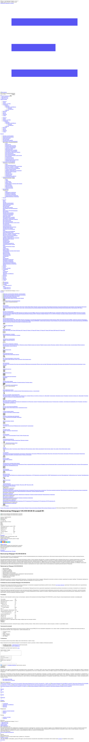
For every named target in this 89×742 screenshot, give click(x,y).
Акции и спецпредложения (8, 710)
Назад (6, 143)
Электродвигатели (7, 483)
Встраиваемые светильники (19, 453)
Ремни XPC (20, 330)
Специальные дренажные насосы (56, 395)
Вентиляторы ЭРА (75, 307)
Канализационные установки (9, 395)
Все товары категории (7, 679)
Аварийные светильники (8, 453)
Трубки (21, 435)
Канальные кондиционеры (8, 364)
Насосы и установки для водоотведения (11, 394)
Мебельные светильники (42, 453)
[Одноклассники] (3, 542)
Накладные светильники (53, 453)
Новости (4, 101)
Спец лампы (56, 448)
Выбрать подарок (4, 539)
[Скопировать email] (11, 96)
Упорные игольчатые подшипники (25, 497)
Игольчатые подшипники (8, 496)
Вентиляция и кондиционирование (10, 210)
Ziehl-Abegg (22, 306)
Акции (4, 102)
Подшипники (6, 258)
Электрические (14, 430)
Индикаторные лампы (30, 448)
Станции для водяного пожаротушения (11, 412)
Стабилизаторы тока (72, 475)
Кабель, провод (6, 458)
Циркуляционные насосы (8, 389)
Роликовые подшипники (8, 493)
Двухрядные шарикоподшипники (53, 490)
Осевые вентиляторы (42, 306)
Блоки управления (28, 464)
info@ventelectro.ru (16, 645)
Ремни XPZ (5, 330)
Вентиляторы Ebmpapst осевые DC (49, 507)
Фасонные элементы (55, 344)
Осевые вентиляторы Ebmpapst (35, 507)
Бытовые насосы (6, 407)
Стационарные (30, 425)
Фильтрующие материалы (8, 318)
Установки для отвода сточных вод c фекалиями (74, 395)
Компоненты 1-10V (30, 475)
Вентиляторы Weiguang (58, 307)
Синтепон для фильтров (8, 325)
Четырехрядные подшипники (49, 494)
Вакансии (7, 105)
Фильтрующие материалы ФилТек (65, 320)
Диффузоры (5, 354)
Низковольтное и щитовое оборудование (11, 463)
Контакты (5, 111)
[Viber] (4, 542)
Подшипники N (6, 501)
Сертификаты (10, 109)
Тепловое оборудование (8, 381)
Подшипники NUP (44, 501)
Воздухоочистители (7, 349)
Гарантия (5, 114)
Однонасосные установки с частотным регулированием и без (65, 401)
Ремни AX (30, 330)
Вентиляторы (5, 305)
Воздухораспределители (8, 353)
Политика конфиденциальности (7, 732)
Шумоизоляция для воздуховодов (10, 345)
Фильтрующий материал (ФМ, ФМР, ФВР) (12, 319)
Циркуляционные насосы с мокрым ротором (12, 390)
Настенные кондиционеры (63, 364)
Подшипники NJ (28, 501)
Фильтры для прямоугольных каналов (64, 313)
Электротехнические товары (9, 246)
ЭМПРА (4, 476)
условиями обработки (11, 665)
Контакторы (51, 464)
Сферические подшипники (24, 494)
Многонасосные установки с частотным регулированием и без (16, 401)
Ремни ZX (25, 330)
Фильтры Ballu (18, 313)
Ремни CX (39, 330)
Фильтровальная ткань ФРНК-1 (66, 319)
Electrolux (36, 306)
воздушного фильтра (60, 584)
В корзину (2, 535)
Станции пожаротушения (8, 411)
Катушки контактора (36, 464)
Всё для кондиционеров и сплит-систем (11, 358)
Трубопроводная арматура (8, 439)
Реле (8, 465)
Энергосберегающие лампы (64, 448)
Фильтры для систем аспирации (79, 313)
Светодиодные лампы (48, 448)
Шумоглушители (81, 344)
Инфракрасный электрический (20, 425)
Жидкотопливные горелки (8, 420)
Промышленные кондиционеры (9, 376)
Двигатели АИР (23, 484)
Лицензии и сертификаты (10, 106)
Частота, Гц (4, 604)
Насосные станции (33, 401)
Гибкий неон (23, 448)
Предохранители (84, 464)
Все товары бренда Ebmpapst (9, 680)
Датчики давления (7, 340)
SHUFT (31, 306)
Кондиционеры (6, 363)
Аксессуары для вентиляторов (25, 307)
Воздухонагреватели (7, 382)
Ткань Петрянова (54, 320)
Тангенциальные (78, 306)
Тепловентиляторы (21, 382)
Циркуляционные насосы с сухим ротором (30, 390)
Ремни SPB (52, 330)
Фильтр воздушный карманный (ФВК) (44, 312)
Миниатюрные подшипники (67, 490)
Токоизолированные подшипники (24, 491)
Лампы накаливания (39, 448)
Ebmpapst (17, 306)
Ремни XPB (15, 330)
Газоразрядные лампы (7, 448)
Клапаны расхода (6, 344)
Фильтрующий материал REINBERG (80, 320)
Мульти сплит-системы (41, 364)
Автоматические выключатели (17, 464)
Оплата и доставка (7, 103)
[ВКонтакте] (1, 542)
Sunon (18, 307)
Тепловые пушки (6, 429)
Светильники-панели (17, 454)
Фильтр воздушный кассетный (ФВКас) (27, 312)
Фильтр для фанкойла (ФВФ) (58, 312)
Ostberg (26, 306)
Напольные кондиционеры (52, 364)
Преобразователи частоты (56, 475)
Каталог (2, 133)
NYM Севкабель (8, 459)
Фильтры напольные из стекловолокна (29, 319)
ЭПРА (8, 476)
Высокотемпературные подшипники (26, 490)
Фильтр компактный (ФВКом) (70, 312)
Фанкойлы (5, 377)
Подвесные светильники (74, 453)
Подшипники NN (13, 501)
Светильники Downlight (8, 454)
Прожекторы (82, 453)
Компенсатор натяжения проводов (19, 475)
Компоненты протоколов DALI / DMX (42, 475)
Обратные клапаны (24, 344)
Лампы (4, 447)
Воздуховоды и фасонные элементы (10, 343)
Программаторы (65, 475)
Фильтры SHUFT (32, 313)
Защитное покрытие (77, 319)
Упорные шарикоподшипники (37, 491)
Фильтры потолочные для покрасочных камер (21, 321)
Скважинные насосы (22, 407)
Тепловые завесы (28, 382)
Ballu (29, 306)
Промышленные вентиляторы (9, 306)
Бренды (4, 113)
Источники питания (7, 475)
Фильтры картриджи (7, 321)
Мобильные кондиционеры (31, 364)
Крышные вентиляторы (58, 306)
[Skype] (8, 542)
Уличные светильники (26, 454)
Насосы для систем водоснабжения (10, 406)
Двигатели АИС (30, 484)
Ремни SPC (57, 330)
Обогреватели (6, 424)
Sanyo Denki (13, 307)
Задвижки (5, 440)
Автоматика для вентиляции (9, 338)
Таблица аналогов (6, 314)
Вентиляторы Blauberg (36, 307)
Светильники (5, 452)
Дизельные (9, 430)
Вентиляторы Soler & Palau (47, 307)
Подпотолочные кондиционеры (75, 364)
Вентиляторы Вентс (67, 307)
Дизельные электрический (8, 425)
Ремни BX (34, 330)
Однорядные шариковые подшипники (11, 490)
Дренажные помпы (7, 359)
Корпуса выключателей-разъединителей (63, 464)
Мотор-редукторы (6, 479)
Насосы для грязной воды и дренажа (22, 395)
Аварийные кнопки (7, 464)
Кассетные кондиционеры (19, 364)
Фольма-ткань (26, 435)
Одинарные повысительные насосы (44, 401)
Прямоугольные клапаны (45, 344)
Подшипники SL (51, 501)
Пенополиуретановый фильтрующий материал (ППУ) (48, 319)
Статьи (4, 115)
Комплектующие (6, 474)
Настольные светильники (63, 453)
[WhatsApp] (6, 542)
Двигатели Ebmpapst (7, 484)
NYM (4, 459)
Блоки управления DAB (8, 417)
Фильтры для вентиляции (8, 311)
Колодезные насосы (14, 407)
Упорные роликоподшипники (36, 494)
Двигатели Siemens (15, 484)
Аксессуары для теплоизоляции (9, 435)
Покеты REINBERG (35, 320)
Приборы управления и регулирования (11, 416)
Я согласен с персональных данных (14, 665)
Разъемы (4, 465)
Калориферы (14, 382)
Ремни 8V (43, 330)
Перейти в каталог (4, 737)
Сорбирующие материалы (45, 320)
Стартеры (79, 475)
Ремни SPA (48, 330)
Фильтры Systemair (40, 313)
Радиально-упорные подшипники (10, 491)
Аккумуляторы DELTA (7, 470)
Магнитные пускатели (76, 464)
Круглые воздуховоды (14, 344)
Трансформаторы (85, 475)
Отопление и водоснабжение (9, 231)
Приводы (13, 340)
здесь (18, 647)
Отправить (3, 666)
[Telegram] (9, 542)
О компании (5, 104)
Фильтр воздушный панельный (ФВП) (11, 312)
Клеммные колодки (45, 464)
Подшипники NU (36, 501)
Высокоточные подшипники (40, 490)
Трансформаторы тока (13, 465)
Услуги (4, 112)
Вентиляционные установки (9, 334)
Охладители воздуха (7, 372)
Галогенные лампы (16, 448)
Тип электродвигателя (6, 612)
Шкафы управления (17, 417)
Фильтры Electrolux (25, 313)
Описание (2, 551)
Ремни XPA (10, 330)
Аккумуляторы (6, 469)
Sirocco (80, 307)
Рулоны (17, 435)
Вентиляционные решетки (13, 354)
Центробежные (50, 306)
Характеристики (8, 551)
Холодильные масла (27, 359)
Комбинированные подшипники (9, 503)
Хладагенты (20, 359)
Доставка (14, 551)
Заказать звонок (3, 99)
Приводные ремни (7, 329)
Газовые (4, 430)
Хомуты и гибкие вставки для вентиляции (68, 344)
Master (10, 307)
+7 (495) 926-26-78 (4, 97)
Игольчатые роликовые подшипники (10, 497)
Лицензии (10, 107)
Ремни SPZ (62, 330)
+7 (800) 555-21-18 (4, 98)
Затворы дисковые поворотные (13, 440)
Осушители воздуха (7, 368)
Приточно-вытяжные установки (13, 335)
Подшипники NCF (21, 501)
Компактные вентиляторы (69, 306)
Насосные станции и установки (9, 400)
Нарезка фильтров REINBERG (24, 320)
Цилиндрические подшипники (9, 499)
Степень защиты (5, 607)
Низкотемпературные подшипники (80, 490)
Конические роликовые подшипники (10, 494)
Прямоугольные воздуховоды (34, 344)
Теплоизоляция (6, 434)
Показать (2, 621)
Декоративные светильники (31, 453)
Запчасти (5, 335)
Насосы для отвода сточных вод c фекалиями (40, 395)
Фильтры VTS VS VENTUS (50, 313)
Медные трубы (14, 359)
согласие (60, 738)
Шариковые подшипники (8, 489)
